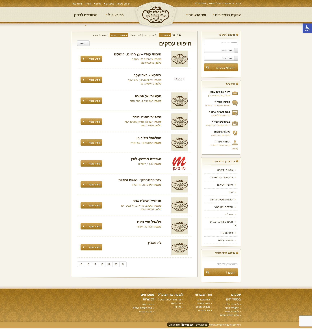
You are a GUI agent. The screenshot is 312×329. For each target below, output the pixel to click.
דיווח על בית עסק (220, 92)
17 (95, 264)
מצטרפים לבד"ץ (86, 14)
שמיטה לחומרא (100, 34)
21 (123, 264)
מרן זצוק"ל (115, 14)
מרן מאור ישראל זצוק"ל (169, 299)
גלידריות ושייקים (225, 184)
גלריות (88, 3)
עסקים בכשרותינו (227, 14)
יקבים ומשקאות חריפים (221, 199)
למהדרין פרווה (117, 35)
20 (116, 264)
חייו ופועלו (176, 303)
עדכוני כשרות (123, 3)
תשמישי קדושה (225, 240)
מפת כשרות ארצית (219, 111)
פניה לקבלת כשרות (142, 307)
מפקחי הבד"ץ (222, 101)
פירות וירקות (227, 232)
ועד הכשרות (197, 14)
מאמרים (109, 3)
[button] (307, 28)
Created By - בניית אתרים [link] (188, 324)
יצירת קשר (77, 3)
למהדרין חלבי (135, 34)
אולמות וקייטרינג (225, 170)
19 (109, 264)
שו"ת (98, 3)
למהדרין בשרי (150, 34)
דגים (231, 192)
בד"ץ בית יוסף (156, 14)
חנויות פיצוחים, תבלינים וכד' (222, 223)
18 (102, 264)
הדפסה (83, 43)
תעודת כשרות (222, 141)
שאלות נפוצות (222, 131)
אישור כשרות (203, 303)
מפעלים (229, 214)
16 (87, 264)
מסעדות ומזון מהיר (223, 207)
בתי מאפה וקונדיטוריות (222, 177)
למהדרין (164, 35)
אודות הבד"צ (203, 299)
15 (80, 264)
